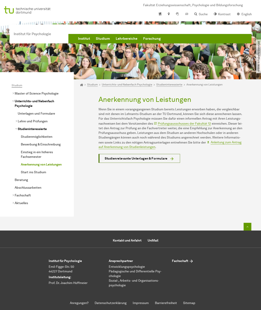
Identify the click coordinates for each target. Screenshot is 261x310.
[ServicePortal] (177, 14)
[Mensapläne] (160, 14)
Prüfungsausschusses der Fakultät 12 (184, 123)
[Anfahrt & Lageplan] (168, 14)
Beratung (21, 180)
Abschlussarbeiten (28, 187)
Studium (103, 38)
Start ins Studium (33, 172)
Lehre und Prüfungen (33, 121)
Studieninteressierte (32, 129)
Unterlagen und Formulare (36, 113)
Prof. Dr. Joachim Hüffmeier (68, 283)
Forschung (152, 38)
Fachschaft (23, 195)
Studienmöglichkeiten (36, 137)
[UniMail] (186, 14)
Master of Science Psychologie (37, 93)
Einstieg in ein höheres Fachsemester (37, 154)
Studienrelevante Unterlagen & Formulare (136, 158)
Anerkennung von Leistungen (41, 164)
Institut (84, 38)
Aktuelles (21, 203)
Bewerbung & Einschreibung (41, 144)
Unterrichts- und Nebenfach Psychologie (34, 103)
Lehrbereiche (126, 38)
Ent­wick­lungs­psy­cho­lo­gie (127, 267)
